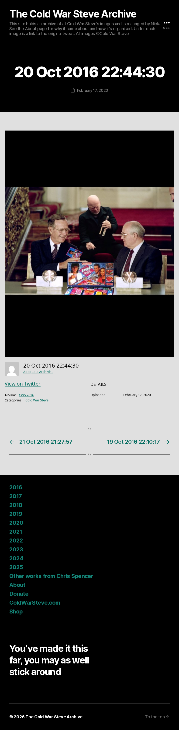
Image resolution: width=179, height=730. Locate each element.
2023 (16, 549)
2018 (15, 505)
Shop (16, 611)
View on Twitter (23, 384)
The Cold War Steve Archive (72, 14)
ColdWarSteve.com (34, 602)
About (17, 584)
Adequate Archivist (38, 372)
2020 (16, 522)
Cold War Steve (36, 400)
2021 (15, 531)
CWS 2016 (26, 395)
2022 (16, 540)
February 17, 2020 (92, 90)
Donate (18, 593)
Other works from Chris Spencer (51, 576)
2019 (15, 513)
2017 (15, 496)
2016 (15, 487)
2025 (16, 567)
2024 (16, 558)
